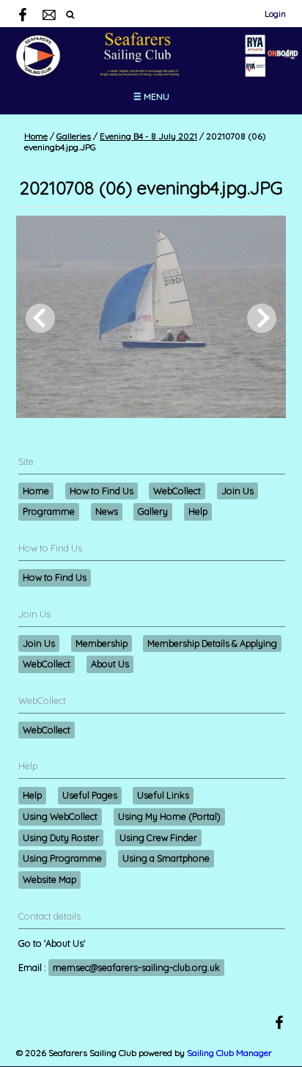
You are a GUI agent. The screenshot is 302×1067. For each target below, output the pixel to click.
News (106, 511)
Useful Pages (89, 795)
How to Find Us (101, 490)
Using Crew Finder (158, 837)
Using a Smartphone (166, 858)
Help (197, 511)
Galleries (73, 136)
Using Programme (62, 858)
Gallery (153, 511)
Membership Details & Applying (212, 643)
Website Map (49, 879)
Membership (102, 643)
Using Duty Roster (61, 837)
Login (275, 13)
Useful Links (163, 795)
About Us (110, 664)
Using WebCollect (60, 816)
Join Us (237, 490)
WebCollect (177, 490)
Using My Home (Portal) (169, 816)
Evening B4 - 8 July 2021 (148, 136)
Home (36, 136)
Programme (49, 511)
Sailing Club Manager (229, 1052)
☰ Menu (151, 96)
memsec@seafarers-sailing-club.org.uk (136, 967)
